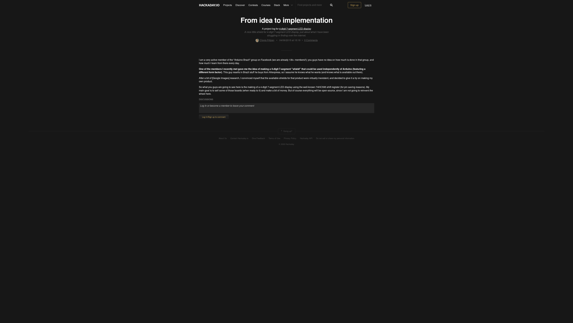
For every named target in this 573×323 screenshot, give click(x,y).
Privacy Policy (290, 138)
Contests (253, 5)
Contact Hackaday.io (239, 138)
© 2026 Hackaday (286, 144)
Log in (368, 5)
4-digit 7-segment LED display (295, 28)
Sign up (354, 5)
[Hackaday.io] (209, 5)
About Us (223, 138)
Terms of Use (274, 138)
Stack (277, 5)
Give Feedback (258, 138)
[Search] (331, 5)
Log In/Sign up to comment (213, 116)
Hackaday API (306, 138)
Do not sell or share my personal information (335, 138)
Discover (240, 5)
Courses (265, 5)
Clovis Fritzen (267, 40)
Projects (227, 5)
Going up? (287, 130)
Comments (311, 40)
